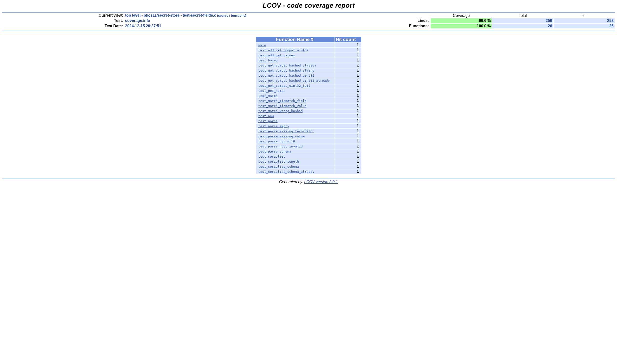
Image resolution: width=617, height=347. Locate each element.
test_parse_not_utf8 (276, 141)
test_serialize (271, 156)
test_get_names (271, 91)
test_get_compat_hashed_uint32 (286, 75)
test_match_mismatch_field (282, 101)
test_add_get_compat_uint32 (283, 50)
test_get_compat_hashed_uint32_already (294, 80)
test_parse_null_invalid (280, 146)
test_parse (268, 121)
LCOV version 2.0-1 (321, 182)
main (262, 45)
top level (133, 15)
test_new (266, 116)
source (223, 15)
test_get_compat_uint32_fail (284, 85)
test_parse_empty (273, 126)
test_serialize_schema (278, 166)
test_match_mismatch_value (282, 106)
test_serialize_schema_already (286, 172)
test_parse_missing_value (281, 136)
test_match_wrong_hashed (280, 111)
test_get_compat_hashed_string (286, 70)
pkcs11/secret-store (162, 15)
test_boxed (268, 60)
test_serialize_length (278, 161)
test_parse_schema (274, 151)
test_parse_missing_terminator (286, 131)
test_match (268, 96)
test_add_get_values (276, 55)
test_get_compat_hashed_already (287, 65)
